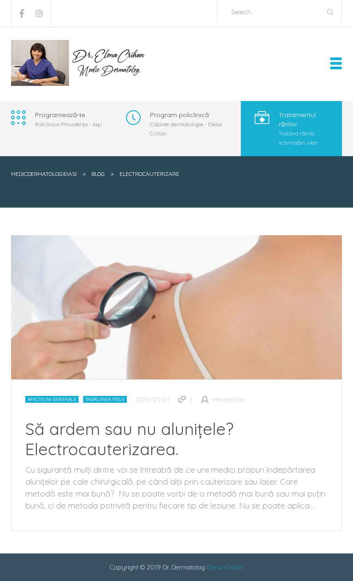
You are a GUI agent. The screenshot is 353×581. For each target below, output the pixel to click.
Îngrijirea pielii (105, 399)
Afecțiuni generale (52, 399)
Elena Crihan (225, 567)
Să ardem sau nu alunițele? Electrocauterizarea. (129, 438)
